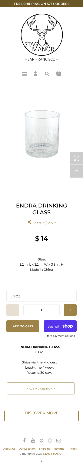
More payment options (60, 336)
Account (36, 73)
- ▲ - (41, 461)
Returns (59, 448)
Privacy (72, 448)
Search (47, 73)
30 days (46, 373)
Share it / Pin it (44, 223)
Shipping (44, 448)
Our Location (27, 448)
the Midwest (47, 362)
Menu (24, 73)
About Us (9, 448)
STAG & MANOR (53, 453)
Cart (59, 73)
